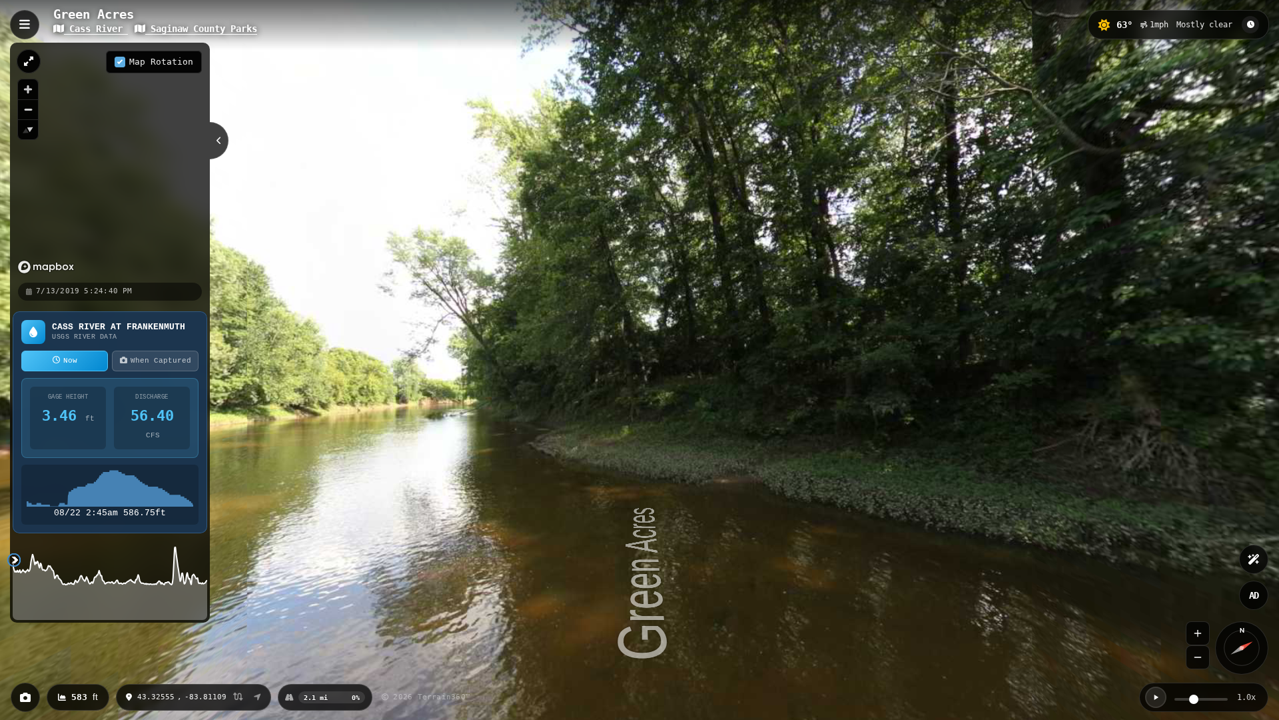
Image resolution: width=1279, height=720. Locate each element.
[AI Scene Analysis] (1253, 559)
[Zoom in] (28, 89)
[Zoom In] (1198, 633)
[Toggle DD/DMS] (238, 697)
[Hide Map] (219, 140)
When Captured (161, 361)
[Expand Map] (29, 61)
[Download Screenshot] (25, 697)
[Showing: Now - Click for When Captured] (1250, 24)
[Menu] (24, 24)
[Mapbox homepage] (46, 267)
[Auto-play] (1155, 697)
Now (70, 361)
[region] (110, 162)
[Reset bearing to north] (28, 129)
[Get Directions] (257, 697)
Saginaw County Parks (201, 28)
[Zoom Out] (1198, 657)
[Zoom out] (28, 109)
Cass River (96, 28)
